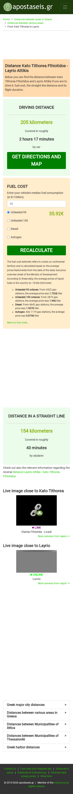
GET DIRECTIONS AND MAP (36, 160)
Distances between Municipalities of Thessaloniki (36, 737)
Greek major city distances (36, 705)
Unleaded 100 (19, 220)
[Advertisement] (36, 45)
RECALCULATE (36, 250)
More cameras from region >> (54, 536)
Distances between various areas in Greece (36, 714)
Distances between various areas (25, 23)
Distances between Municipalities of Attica (36, 726)
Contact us (10, 768)
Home (6, 19)
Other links (46, 776)
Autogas (16, 237)
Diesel (14, 228)
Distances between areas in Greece (33, 19)
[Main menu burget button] (65, 7)
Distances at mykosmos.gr (32, 772)
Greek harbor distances (36, 747)
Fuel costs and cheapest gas (36, 768)
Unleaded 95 (18, 212)
